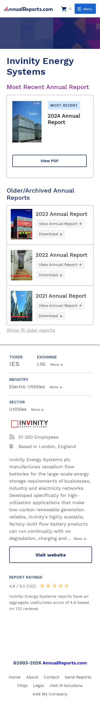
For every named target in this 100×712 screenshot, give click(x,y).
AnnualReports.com (65, 662)
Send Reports (78, 677)
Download (48, 233)
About (32, 677)
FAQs (22, 685)
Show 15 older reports (31, 330)
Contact (51, 677)
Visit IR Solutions (66, 685)
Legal (38, 685)
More (54, 364)
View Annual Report (58, 223)
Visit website (50, 555)
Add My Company (50, 694)
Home (15, 677)
